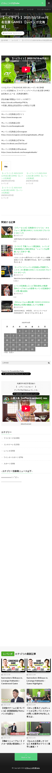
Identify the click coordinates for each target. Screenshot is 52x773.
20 (7, 345)
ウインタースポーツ (44, 9)
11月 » (11, 352)
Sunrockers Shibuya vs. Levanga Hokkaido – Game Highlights (37, 681)
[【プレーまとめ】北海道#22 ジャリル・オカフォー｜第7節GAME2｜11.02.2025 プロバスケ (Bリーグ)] (7, 232)
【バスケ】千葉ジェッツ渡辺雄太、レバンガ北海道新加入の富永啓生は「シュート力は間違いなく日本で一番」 (31, 249)
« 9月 (6, 352)
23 (26, 345)
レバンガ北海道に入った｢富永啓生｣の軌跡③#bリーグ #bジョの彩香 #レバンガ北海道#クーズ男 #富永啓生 (32, 288)
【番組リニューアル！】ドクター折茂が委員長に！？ (13, 742)
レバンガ (30, 9)
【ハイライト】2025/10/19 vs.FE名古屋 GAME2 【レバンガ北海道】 (12, 175)
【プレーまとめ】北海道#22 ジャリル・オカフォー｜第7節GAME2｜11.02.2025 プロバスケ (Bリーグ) (32, 230)
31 (32, 349)
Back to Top (26, 757)
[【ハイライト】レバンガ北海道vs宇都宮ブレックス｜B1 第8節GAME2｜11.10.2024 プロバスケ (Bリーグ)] (7, 271)
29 (20, 349)
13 (7, 340)
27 (7, 349)
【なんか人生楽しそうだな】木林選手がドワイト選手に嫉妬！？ (38, 744)
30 (26, 349)
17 (32, 340)
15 (20, 340)
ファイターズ (18, 9)
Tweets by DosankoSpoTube (12, 371)
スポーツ (7, 464)
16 (26, 340)
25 (39, 345)
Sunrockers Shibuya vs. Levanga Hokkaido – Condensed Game (12, 681)
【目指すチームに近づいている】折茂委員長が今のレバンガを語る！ (13, 711)
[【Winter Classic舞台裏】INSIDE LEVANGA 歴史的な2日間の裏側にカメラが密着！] (7, 306)
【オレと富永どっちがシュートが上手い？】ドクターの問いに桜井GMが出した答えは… (38, 712)
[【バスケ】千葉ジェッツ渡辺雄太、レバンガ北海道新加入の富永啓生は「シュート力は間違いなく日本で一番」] (7, 250)
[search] (49, 363)
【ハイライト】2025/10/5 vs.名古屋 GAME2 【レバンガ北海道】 (12, 190)
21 (13, 345)
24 (32, 345)
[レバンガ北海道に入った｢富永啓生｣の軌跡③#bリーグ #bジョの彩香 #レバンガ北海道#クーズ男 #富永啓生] (7, 290)
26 (45, 345)
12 (45, 335)
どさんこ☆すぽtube (32, 768)
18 (39, 340)
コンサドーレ (5, 9)
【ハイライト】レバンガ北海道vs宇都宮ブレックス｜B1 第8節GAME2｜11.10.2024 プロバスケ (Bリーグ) (32, 270)
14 (13, 340)
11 (39, 335)
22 (20, 345)
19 (45, 340)
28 (13, 349)
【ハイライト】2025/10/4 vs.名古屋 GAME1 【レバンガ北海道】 (36, 175)
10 (32, 335)
